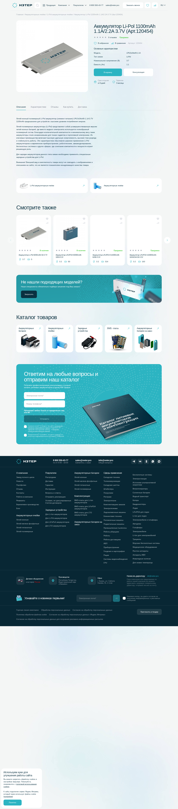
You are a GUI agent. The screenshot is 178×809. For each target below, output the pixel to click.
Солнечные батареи (141, 493)
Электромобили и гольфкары (145, 520)
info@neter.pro (106, 460)
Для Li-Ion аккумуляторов (56, 514)
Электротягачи (110, 501)
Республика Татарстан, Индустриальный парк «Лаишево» (68, 582)
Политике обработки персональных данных (43, 430)
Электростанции (140, 479)
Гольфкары (137, 527)
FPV (105, 563)
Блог (18, 508)
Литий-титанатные (24, 527)
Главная (19, 14)
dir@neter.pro (153, 576)
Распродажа (50, 477)
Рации (106, 555)
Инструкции (50, 489)
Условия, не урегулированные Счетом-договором (58, 502)
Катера (136, 500)
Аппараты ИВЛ (139, 555)
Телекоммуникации (112, 481)
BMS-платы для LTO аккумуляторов (83, 513)
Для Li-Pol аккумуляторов (56, 518)
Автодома (137, 524)
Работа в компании (24, 497)
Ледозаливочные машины (115, 512)
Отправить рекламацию (55, 497)
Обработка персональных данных (55, 610)
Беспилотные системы (142, 475)
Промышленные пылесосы (115, 528)
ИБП (105, 543)
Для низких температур (143, 563)
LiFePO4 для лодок (141, 512)
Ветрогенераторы (140, 489)
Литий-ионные (22, 520)
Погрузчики (108, 493)
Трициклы (137, 539)
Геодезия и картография (114, 551)
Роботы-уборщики (111, 532)
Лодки (135, 508)
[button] (47, 218)
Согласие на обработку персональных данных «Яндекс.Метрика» (77, 615)
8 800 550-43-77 (96, 5)
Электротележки (111, 508)
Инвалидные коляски (142, 559)
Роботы (107, 536)
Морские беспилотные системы (146, 543)
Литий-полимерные (24, 531)
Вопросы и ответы (53, 493)
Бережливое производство (27, 504)
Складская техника (112, 477)
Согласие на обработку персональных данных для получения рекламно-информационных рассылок (59, 619)
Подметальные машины (114, 524)
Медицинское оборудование (145, 547)
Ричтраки (107, 497)
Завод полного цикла (25, 477)
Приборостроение (111, 547)
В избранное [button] (103, 43)
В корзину (108, 72)
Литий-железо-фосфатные (27, 524)
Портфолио (21, 485)
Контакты (20, 493)
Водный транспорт (141, 496)
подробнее (8, 797)
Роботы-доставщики (112, 539)
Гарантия (49, 485)
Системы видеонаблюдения (116, 559)
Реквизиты (20, 501)
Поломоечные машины (113, 520)
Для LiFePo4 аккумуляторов (57, 522)
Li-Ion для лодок (139, 516)
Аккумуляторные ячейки (35, 14)
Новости (19, 481)
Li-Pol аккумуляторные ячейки (60, 14)
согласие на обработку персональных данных (45, 426)
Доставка (49, 481)
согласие (58, 434)
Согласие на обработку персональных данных (92, 610)
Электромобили (139, 531)
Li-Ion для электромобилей (144, 535)
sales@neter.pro (112, 5)
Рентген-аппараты (140, 551)
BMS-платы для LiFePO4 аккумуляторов (85, 507)
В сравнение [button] (120, 43)
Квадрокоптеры (139, 504)
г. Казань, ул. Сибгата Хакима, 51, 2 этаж (106, 582)
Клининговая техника (113, 516)
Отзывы (19, 489)
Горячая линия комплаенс (27, 610)
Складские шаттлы (111, 485)
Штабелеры (109, 489)
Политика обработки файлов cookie (31, 615)
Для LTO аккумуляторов (55, 526)
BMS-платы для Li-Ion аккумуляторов (83, 501)
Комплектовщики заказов (114, 504)
